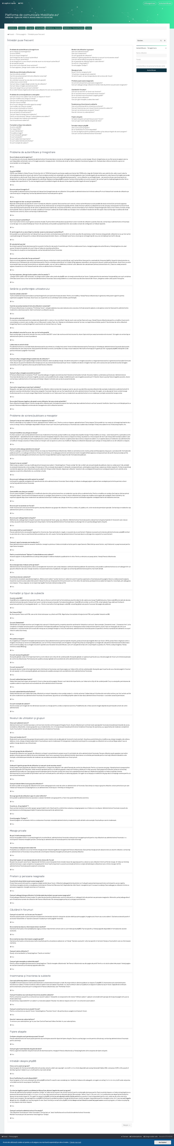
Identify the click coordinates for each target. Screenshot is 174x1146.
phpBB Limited (71, 1068)
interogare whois (37, 1094)
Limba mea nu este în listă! (18, 82)
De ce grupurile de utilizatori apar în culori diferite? (88, 61)
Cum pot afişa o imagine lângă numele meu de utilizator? (28, 84)
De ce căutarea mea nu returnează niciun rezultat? (88, 93)
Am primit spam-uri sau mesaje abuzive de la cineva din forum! (92, 76)
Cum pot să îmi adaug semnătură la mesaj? (24, 101)
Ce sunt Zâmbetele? (16, 131)
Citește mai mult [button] (75, 1142)
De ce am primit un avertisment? (20, 112)
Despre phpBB (30, 1070)
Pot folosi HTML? (15, 129)
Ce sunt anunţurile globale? (18, 135)
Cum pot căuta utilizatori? (80, 97)
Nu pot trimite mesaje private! (81, 72)
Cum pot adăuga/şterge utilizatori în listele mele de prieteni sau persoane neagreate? (99, 85)
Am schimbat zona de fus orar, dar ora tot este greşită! (28, 80)
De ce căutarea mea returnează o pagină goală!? (87, 95)
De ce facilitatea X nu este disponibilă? (84, 130)
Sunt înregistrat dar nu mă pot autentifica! (24, 57)
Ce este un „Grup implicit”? (80, 63)
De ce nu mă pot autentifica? (19, 59)
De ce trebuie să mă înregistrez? (20, 52)
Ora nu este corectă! (16, 78)
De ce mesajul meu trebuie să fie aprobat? (23, 118)
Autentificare (141, 48)
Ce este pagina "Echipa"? (80, 65)
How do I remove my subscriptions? (83, 112)
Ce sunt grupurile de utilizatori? (82, 55)
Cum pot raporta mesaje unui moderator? (23, 114)
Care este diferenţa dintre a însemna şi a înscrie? (87, 106)
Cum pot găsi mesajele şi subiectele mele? (85, 99)
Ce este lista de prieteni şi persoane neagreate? (87, 83)
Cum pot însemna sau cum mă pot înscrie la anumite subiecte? (92, 108)
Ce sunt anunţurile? (16, 137)
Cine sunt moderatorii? (79, 53)
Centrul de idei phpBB (113, 1080)
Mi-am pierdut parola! (17, 63)
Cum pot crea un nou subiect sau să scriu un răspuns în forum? (30, 97)
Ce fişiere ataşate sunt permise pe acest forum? (87, 119)
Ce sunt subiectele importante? (20, 139)
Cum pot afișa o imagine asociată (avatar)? (24, 86)
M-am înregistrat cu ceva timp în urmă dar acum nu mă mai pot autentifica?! (35, 61)
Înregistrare (152, 48)
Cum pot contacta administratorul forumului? (87, 133)
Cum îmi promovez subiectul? (19, 120)
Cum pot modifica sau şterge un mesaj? (23, 99)
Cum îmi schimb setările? (18, 74)
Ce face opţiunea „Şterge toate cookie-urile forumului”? (28, 67)
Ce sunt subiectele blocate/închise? (21, 141)
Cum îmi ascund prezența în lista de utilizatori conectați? (28, 76)
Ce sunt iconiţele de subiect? (19, 143)
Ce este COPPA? (15, 53)
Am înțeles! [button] (163, 1142)
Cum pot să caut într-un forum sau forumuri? (86, 91)
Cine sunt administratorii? (80, 52)
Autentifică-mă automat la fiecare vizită (151, 66)
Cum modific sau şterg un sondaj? (21, 106)
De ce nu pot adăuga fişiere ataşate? (22, 110)
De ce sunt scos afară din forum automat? (24, 65)
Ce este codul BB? (16, 127)
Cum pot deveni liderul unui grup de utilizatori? (87, 59)
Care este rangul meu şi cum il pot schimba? (24, 88)
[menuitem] (21, 3)
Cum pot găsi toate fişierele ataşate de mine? (87, 121)
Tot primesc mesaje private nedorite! (84, 74)
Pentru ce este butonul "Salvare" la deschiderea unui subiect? (30, 116)
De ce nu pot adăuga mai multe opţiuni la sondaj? (25, 104)
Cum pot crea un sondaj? (18, 102)
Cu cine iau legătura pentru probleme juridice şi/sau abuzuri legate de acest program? (99, 132)
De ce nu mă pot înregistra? (19, 55)
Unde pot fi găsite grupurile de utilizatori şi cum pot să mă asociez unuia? (95, 57)
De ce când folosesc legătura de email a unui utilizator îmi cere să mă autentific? (36, 90)
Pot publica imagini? (16, 133)
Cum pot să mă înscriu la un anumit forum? (86, 110)
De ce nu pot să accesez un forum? (21, 108)
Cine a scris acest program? (81, 128)
